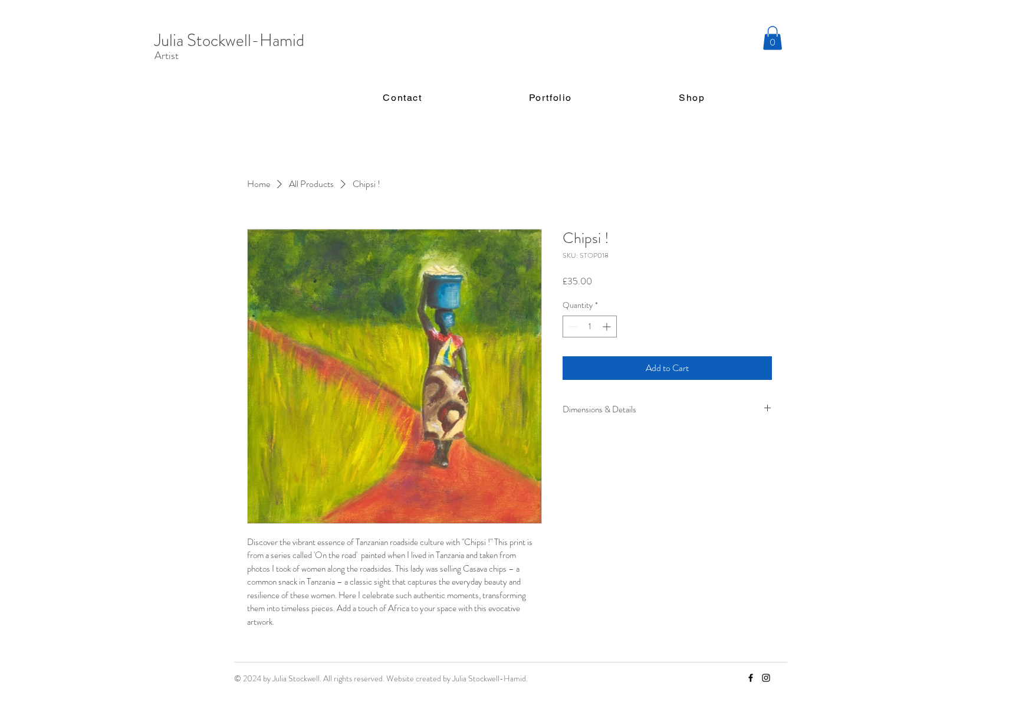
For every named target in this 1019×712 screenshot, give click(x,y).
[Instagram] (766, 677)
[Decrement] (571, 326)
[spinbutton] (589, 326)
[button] (772, 38)
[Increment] (607, 326)
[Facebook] (750, 677)
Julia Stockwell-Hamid (229, 40)
